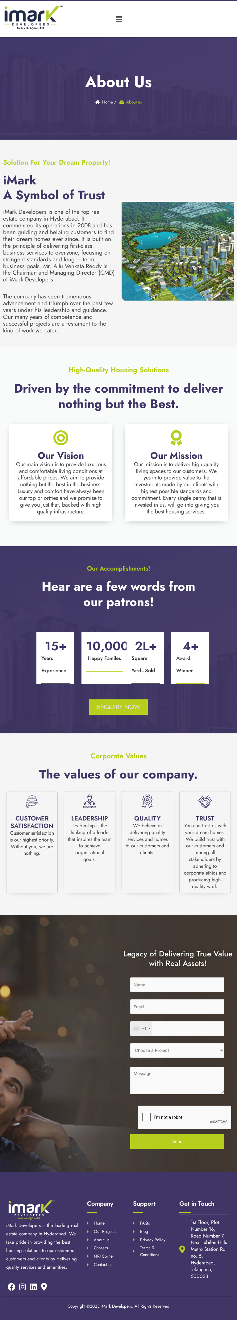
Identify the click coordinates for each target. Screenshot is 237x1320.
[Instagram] (22, 1286)
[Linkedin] (33, 1286)
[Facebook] (11, 1286)
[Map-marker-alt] (44, 1286)
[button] (119, 18)
